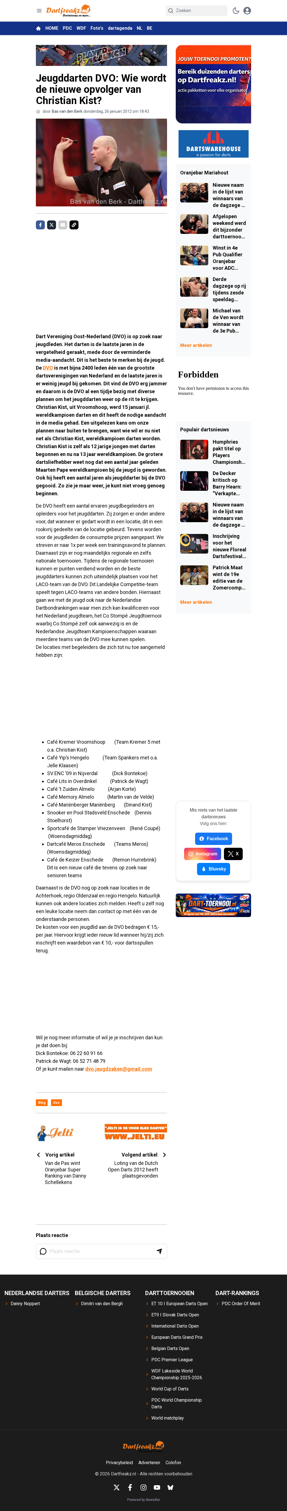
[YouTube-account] (157, 1487)
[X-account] (116, 1487)
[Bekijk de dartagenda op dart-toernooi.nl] (213, 905)
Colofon (173, 1462)
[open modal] (247, 11)
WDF (81, 28)
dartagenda (120, 28)
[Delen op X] (51, 224)
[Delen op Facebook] (40, 224)
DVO (48, 368)
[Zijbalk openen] (39, 10)
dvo (56, 1103)
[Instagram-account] (143, 1487)
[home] (38, 28)
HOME (51, 28)
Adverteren (149, 1462)
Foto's (97, 28)
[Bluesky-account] (170, 1487)
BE (149, 28)
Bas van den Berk (67, 111)
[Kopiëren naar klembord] (74, 224)
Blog (41, 1103)
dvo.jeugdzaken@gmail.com (118, 1069)
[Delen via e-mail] (62, 224)
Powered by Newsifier (143, 1500)
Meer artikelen (196, 345)
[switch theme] (236, 11)
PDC (67, 28)
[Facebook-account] (130, 1487)
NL (139, 28)
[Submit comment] (159, 1251)
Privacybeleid (119, 1462)
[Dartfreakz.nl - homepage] (68, 10)
